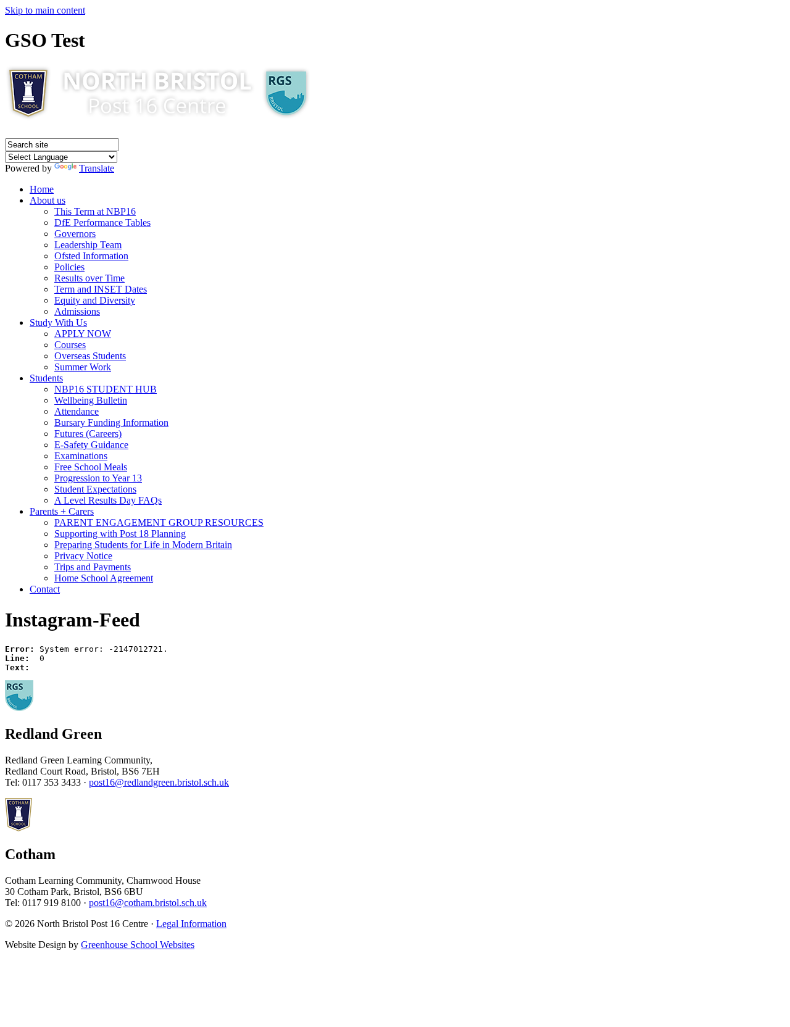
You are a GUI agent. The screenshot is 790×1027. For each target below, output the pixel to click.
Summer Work (82, 367)
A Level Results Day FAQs (108, 500)
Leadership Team (88, 244)
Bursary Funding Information (111, 422)
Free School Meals (90, 467)
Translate (96, 168)
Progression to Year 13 (98, 478)
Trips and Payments (92, 567)
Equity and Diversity (94, 300)
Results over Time (89, 278)
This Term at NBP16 (95, 211)
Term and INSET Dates (100, 289)
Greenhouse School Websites (137, 944)
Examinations (80, 456)
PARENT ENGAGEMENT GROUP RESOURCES (159, 522)
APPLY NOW (82, 333)
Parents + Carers (62, 511)
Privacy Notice (83, 556)
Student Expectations (95, 489)
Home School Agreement (103, 578)
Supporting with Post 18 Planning (120, 533)
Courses (70, 344)
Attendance (76, 411)
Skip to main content (45, 10)
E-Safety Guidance (91, 444)
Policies (69, 267)
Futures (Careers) (88, 433)
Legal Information (191, 923)
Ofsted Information (91, 256)
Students (46, 378)
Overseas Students (90, 356)
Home (42, 189)
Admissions (77, 311)
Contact (45, 589)
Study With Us (58, 322)
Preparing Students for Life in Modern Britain (143, 544)
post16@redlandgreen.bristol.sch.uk (159, 782)
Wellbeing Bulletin (90, 400)
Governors (75, 233)
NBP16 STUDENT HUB (105, 389)
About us (47, 200)
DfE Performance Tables (102, 222)
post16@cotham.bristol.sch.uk (148, 902)
